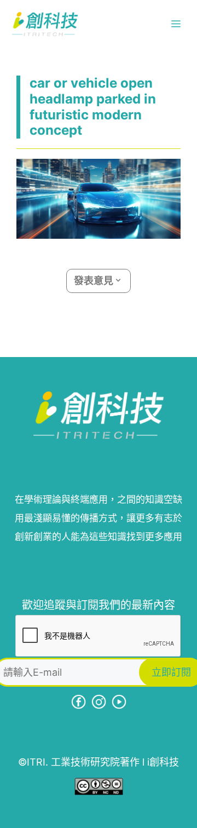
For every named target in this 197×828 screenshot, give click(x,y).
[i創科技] (45, 24)
